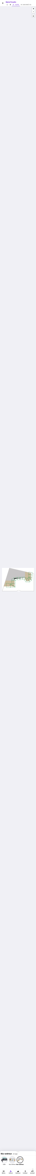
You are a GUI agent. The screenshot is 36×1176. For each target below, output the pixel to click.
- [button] (33, 11)
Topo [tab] (17, 4)
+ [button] (33, 8)
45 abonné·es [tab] (26, 4)
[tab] (7, 4)
